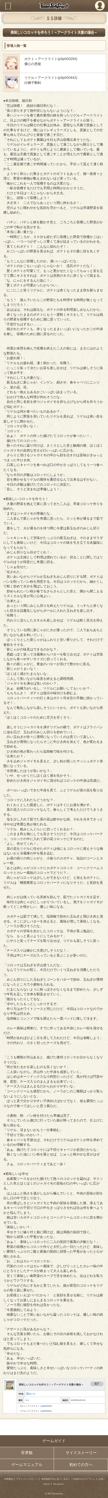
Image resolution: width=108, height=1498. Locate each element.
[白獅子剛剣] (11, 87)
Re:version (58, 1484)
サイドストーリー (81, 1453)
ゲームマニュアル (26, 1465)
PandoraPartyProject (54, 5)
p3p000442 (46, 1411)
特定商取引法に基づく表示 (54, 1479)
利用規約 (8, 1479)
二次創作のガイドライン (83, 1479)
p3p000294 (46, 1406)
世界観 (27, 1453)
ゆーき (32, 1394)
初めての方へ (80, 1465)
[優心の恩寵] (11, 68)
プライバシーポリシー (27, 1479)
